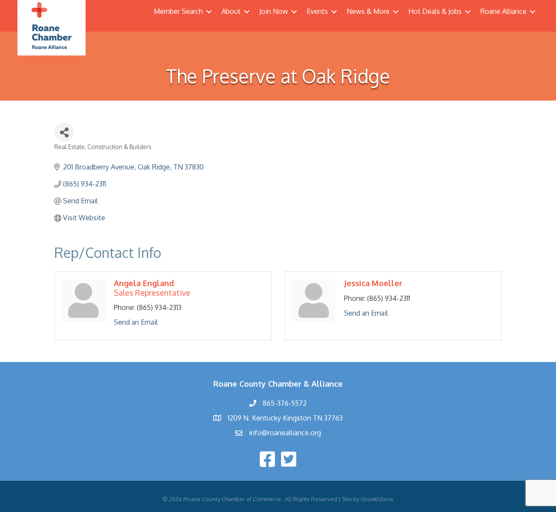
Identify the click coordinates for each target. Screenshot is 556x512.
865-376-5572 (285, 403)
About (231, 11)
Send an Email (136, 322)
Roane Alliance (503, 11)
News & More (368, 11)
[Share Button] (64, 132)
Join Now (273, 11)
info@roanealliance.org (285, 432)
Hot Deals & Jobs (435, 11)
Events (317, 11)
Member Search (178, 11)
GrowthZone (377, 499)
